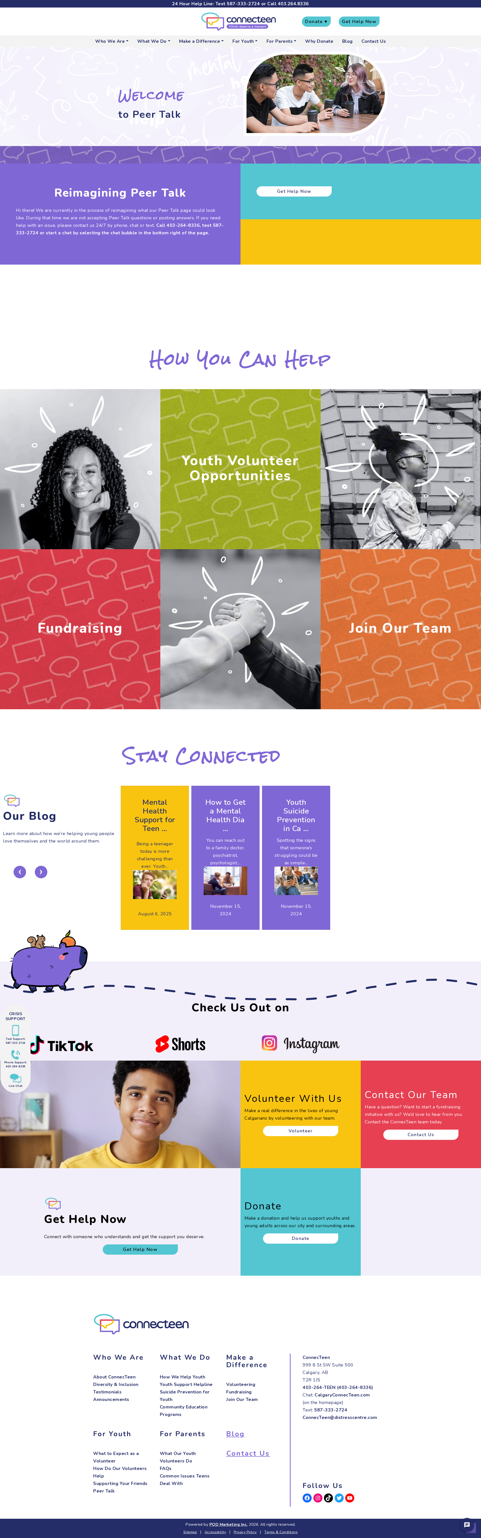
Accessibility (215, 1532)
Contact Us (374, 41)
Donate (300, 1238)
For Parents (280, 41)
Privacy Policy (245, 1532)
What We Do (152, 41)
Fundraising (80, 628)
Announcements (111, 1399)
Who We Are (110, 41)
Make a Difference (199, 41)
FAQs (166, 1468)
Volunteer (301, 1131)
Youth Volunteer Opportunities (240, 468)
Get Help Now (359, 22)
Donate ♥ (316, 22)
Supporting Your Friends (120, 1483)
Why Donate (319, 41)
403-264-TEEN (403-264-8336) (338, 1387)
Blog (347, 41)
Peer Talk (104, 1491)
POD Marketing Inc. (228, 1524)
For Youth (243, 41)
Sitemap (190, 1532)
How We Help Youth (182, 1377)
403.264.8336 (293, 4)
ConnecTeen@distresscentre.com (340, 1417)
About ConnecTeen (114, 1377)
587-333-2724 (243, 4)
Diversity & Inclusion (116, 1384)
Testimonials (107, 1392)
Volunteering (240, 1384)
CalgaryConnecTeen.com (342, 1395)
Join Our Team (400, 628)
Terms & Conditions (281, 1532)
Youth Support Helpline (186, 1384)
